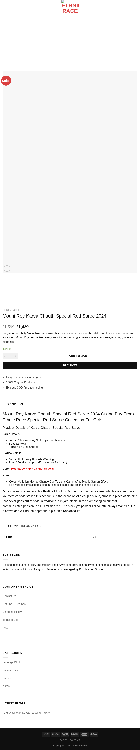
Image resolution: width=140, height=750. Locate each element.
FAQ (5, 627)
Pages (63, 740)
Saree (15, 310)
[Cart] (135, 8)
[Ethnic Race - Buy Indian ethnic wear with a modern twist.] (70, 8)
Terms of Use (10, 619)
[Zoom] (7, 268)
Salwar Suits (10, 670)
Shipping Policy (12, 611)
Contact (75, 740)
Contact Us (9, 596)
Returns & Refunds (14, 604)
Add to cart (79, 355)
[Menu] (5, 8)
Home (6, 310)
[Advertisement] (70, 42)
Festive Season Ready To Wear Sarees (26, 713)
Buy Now (70, 365)
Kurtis (6, 686)
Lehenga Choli (11, 662)
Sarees (7, 678)
